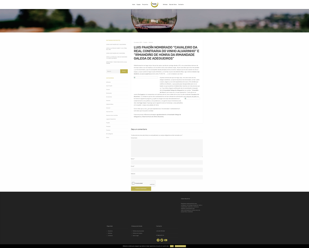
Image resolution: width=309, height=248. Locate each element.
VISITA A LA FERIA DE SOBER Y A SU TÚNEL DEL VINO (116, 49)
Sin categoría (109, 133)
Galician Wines (109, 104)
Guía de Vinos (173, 4)
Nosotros (110, 231)
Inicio (133, 4)
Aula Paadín (109, 85)
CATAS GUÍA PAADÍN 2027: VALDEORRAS (116, 44)
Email (132, 166)
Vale (172, 246)
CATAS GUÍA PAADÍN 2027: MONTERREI (115, 53)
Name (132, 159)
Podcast (108, 126)
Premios (108, 130)
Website (133, 173)
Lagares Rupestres (111, 119)
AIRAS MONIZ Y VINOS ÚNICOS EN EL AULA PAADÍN (116, 62)
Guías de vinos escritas (112, 115)
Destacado (109, 93)
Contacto (181, 4)
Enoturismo (109, 96)
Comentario (134, 138)
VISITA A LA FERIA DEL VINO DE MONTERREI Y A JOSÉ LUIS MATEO (116, 57)
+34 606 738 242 (160, 231)
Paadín (145, 42)
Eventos (108, 100)
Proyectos (145, 4)
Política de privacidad (138, 231)
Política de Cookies (137, 233)
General (151, 42)
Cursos (108, 89)
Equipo (139, 4)
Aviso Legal (136, 235)
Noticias (165, 4)
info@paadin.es (160, 235)
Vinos (107, 137)
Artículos (108, 82)
